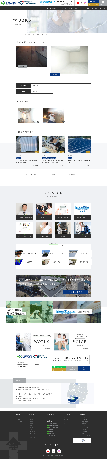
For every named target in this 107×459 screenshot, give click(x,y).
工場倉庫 (32, 427)
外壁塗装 (32, 423)
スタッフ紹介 (85, 419)
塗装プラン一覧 (52, 417)
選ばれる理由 (85, 421)
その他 (31, 435)
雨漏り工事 (32, 425)
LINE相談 (20, 421)
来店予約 (20, 419)
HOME (18, 414)
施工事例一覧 (33, 417)
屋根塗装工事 (33, 431)
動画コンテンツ (85, 433)
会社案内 (84, 417)
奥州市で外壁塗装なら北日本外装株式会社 (55, 455)
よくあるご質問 (85, 431)
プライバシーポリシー (49, 444)
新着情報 (84, 429)
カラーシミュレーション (70, 423)
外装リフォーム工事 (53, 427)
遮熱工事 (32, 421)
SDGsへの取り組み (86, 435)
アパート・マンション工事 (36, 429)
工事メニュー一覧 (53, 423)
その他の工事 (52, 435)
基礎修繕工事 (33, 437)
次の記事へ (72, 174)
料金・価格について (69, 421)
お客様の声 (84, 423)
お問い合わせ (21, 417)
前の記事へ (34, 174)
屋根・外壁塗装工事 (53, 425)
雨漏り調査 (51, 433)
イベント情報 (85, 427)
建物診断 (66, 417)
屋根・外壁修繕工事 (35, 433)
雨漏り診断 (67, 419)
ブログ (83, 425)
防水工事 (32, 419)
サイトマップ (60, 444)
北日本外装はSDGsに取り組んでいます (47, 4)
